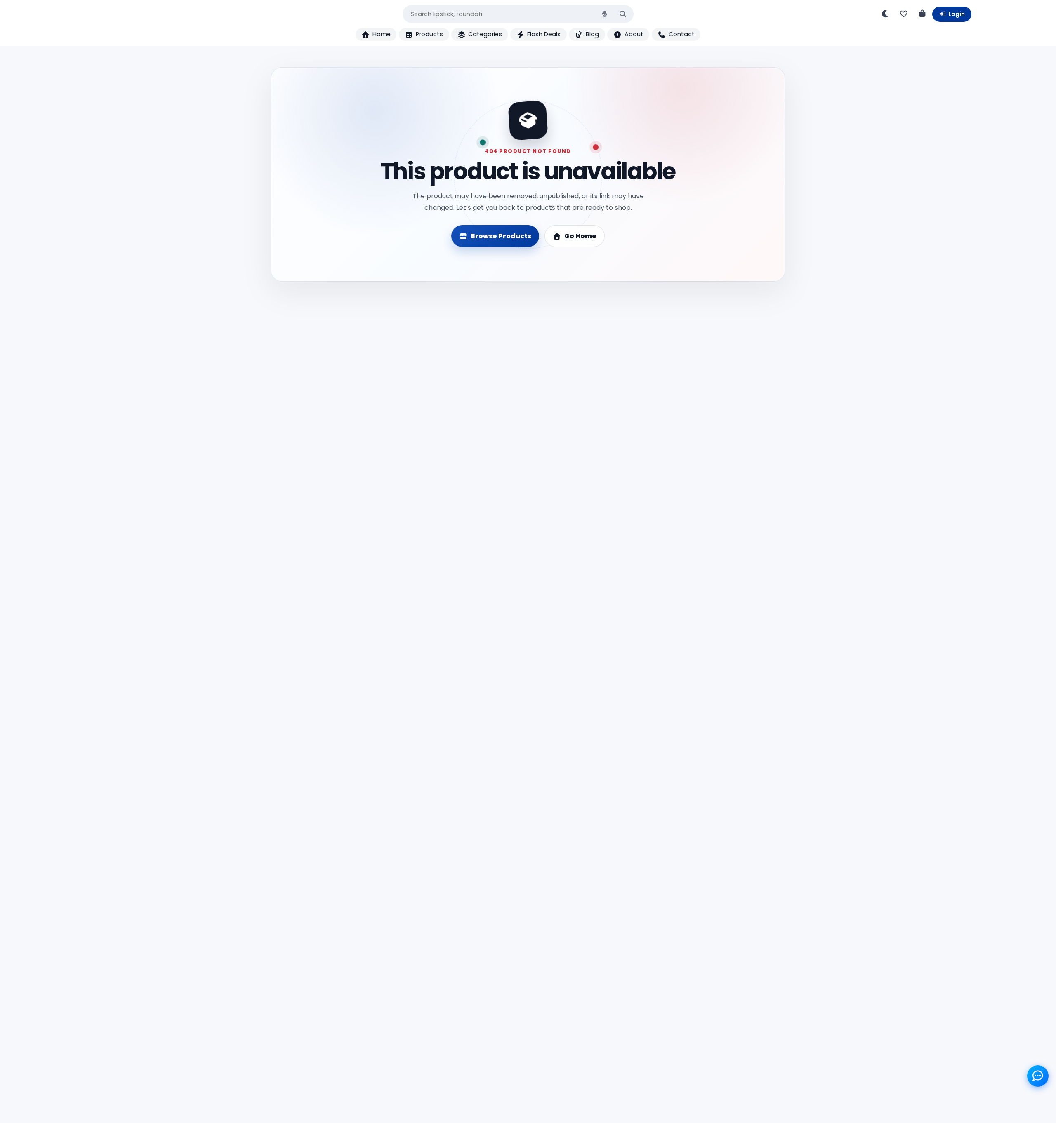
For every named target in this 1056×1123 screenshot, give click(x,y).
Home (381, 34)
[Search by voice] (605, 14)
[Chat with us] (1037, 1075)
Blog (592, 34)
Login (956, 14)
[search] (623, 14)
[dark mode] (885, 14)
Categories (485, 34)
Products (429, 34)
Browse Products (501, 236)
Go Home (580, 236)
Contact (682, 34)
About (634, 34)
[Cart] (922, 14)
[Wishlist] (904, 14)
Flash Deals (544, 34)
